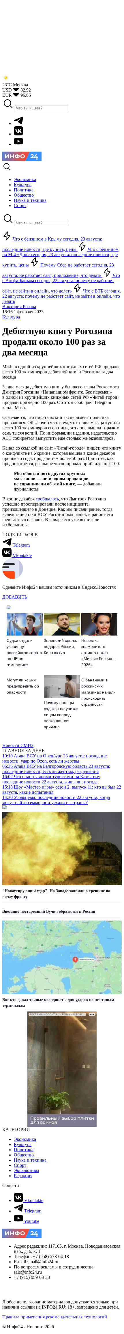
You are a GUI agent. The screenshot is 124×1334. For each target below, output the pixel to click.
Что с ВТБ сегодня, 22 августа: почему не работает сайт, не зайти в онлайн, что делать (61, 296)
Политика (23, 1149)
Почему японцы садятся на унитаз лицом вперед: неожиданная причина (61, 714)
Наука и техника (30, 1160)
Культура (11, 316)
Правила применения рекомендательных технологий (54, 1316)
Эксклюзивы (26, 1170)
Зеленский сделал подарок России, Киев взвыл (61, 646)
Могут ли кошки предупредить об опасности (23, 686)
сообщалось (47, 498)
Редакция (23, 1175)
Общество (24, 1154)
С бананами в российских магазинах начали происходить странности (98, 692)
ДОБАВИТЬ (14, 597)
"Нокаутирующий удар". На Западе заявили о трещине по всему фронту (56, 894)
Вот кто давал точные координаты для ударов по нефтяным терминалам (58, 1003)
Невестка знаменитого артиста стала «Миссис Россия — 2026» (99, 652)
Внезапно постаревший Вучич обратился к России (48, 911)
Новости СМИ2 (17, 745)
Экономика (25, 1139)
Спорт (20, 1165)
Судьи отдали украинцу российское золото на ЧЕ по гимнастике (24, 652)
